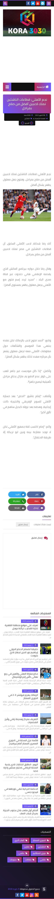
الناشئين (27, 118)
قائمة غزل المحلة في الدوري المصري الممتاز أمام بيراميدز (23, 742)
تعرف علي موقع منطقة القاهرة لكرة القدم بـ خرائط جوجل (21, 627)
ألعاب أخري (20, 840)
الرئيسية (41, 87)
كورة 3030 (12, 889)
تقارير (27, 847)
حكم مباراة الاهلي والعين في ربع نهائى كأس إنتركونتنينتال (21, 675)
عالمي (43, 860)
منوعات (13, 860)
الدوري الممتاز (39, 840)
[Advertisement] (27, 62)
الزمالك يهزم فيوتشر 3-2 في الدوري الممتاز (23, 696)
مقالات (28, 860)
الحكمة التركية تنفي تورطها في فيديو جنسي (21, 790)
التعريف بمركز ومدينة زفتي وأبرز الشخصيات (21, 720)
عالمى (21, 853)
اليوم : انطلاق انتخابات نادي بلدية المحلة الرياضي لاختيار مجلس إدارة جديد (20, 767)
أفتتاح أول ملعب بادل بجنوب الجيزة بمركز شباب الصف (20, 812)
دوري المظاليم (39, 853)
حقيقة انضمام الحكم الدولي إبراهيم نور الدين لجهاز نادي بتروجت (23, 652)
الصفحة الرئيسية (40, 118)
